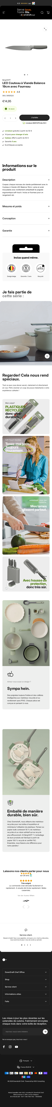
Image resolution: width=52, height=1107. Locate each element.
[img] (26, 873)
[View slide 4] (30, 945)
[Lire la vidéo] (26, 334)
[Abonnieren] (45, 1031)
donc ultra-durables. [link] (15, 413)
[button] (11, 91)
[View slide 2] (24, 945)
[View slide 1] (21, 945)
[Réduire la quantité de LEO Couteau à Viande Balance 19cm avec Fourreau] (5, 118)
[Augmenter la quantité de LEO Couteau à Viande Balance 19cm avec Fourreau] (15, 118)
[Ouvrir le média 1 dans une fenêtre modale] (45, 29)
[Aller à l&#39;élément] (24, 74)
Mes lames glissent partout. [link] (34, 508)
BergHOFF (6, 80)
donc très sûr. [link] (35, 585)
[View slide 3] (27, 945)
